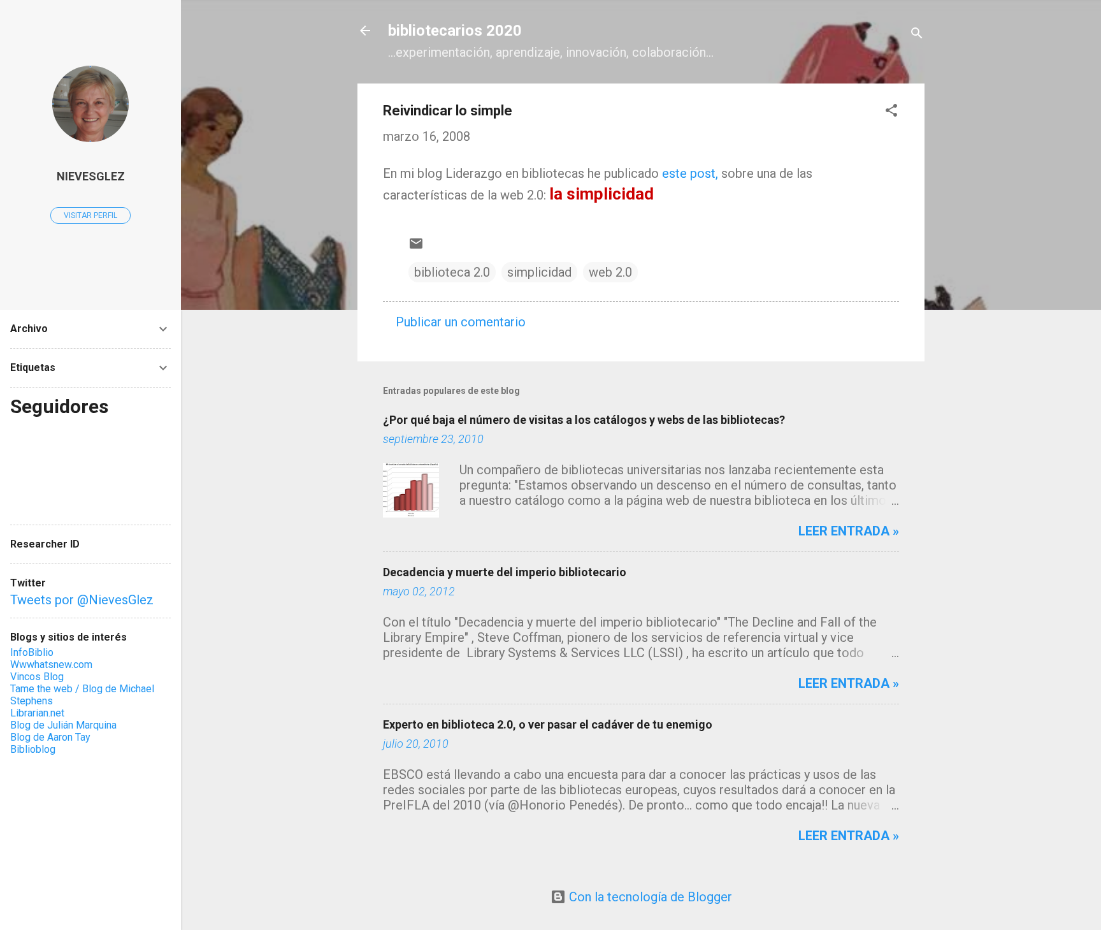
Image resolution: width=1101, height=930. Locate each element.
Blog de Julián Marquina (63, 725)
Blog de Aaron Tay (50, 737)
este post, (690, 173)
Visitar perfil (90, 215)
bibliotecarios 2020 (455, 31)
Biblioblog (32, 749)
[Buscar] (917, 34)
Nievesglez (91, 176)
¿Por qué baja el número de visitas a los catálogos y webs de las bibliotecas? (584, 419)
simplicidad (539, 272)
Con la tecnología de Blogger (649, 897)
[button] (891, 112)
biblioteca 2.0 (452, 272)
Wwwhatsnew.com (51, 664)
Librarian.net (37, 713)
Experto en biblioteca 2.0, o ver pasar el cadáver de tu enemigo (547, 724)
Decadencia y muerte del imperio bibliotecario (504, 572)
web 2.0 (610, 272)
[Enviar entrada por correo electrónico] (416, 246)
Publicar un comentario (461, 322)
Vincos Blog (37, 677)
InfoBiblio (32, 652)
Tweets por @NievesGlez (82, 599)
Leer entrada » (848, 531)
